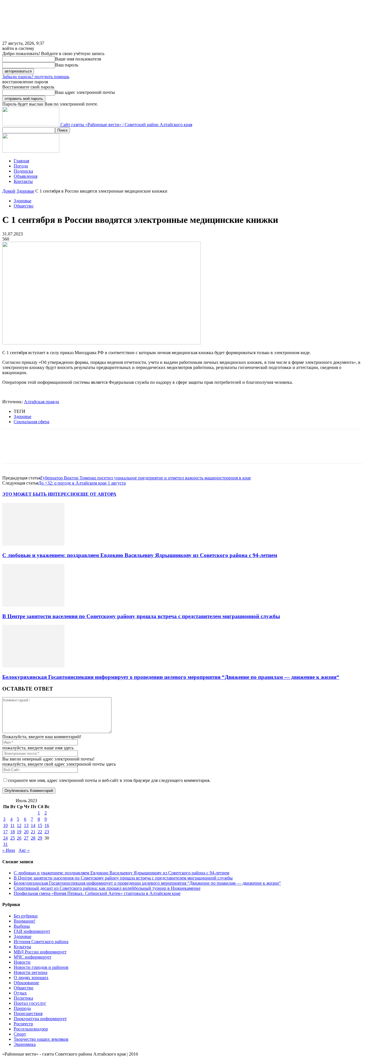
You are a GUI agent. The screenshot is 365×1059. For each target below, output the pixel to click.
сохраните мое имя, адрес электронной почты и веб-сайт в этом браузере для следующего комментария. (109, 780)
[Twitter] (32, 451)
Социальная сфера (31, 421)
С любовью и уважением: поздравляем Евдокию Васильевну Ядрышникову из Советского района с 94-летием (139, 555)
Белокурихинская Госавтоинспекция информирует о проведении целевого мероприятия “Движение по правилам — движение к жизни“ (170, 677)
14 (33, 825)
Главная (21, 160)
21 (33, 831)
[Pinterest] (52, 451)
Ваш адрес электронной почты (85, 92)
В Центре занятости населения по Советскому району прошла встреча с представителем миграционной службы (141, 616)
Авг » (24, 850)
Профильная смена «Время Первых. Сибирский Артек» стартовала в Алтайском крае (97, 893)
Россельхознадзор (31, 1028)
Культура (22, 946)
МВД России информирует (40, 951)
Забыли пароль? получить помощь (35, 76)
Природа (22, 1008)
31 (5, 844)
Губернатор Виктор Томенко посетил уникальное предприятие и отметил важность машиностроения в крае (145, 477)
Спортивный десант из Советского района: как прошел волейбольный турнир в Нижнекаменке (107, 888)
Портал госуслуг (30, 1003)
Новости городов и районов (41, 967)
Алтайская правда (41, 401)
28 (33, 838)
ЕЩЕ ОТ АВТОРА (96, 494)
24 (5, 838)
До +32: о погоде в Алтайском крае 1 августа (82, 483)
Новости (22, 962)
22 (40, 831)
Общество (23, 205)
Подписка (23, 171)
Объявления (25, 176)
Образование (26, 982)
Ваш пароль (66, 64)
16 (46, 825)
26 (19, 838)
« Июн (8, 850)
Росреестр (23, 1023)
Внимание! (24, 921)
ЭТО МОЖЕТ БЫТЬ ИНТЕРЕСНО (39, 494)
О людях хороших (31, 977)
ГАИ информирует (32, 931)
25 (12, 838)
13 (26, 825)
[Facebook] (11, 451)
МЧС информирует (32, 957)
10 (5, 825)
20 (26, 831)
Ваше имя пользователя (78, 59)
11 (12, 825)
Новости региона (30, 972)
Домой (8, 191)
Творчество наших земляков (41, 1039)
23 (46, 831)
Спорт (20, 1034)
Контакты (23, 181)
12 (19, 825)
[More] (94, 451)
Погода (21, 166)
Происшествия (28, 1013)
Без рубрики (26, 915)
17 (5, 831)
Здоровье (25, 191)
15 (40, 825)
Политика (23, 998)
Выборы (22, 926)
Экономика (25, 1044)
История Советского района (41, 941)
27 (26, 838)
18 (12, 831)
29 (40, 838)
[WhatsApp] (73, 451)
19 (19, 831)
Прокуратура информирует (40, 1018)
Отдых (20, 993)
